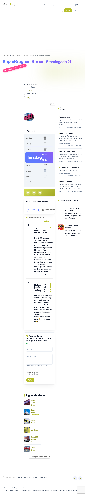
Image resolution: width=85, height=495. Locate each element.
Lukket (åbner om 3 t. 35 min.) (15, 67)
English (16, 490)
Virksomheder (67, 490)
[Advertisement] (42, 31)
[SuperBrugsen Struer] (29, 117)
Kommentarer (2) (36, 218)
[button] (78, 5)
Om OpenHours (26, 490)
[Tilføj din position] (76, 10)
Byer (60, 490)
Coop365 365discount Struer (36, 439)
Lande (55, 490)
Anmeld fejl (30, 182)
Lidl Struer (35, 430)
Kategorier (48, 490)
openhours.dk (19, 488)
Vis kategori (39, 457)
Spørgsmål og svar (38, 490)
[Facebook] (75, 478)
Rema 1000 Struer (33, 402)
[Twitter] (80, 478)
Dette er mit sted (50, 210)
